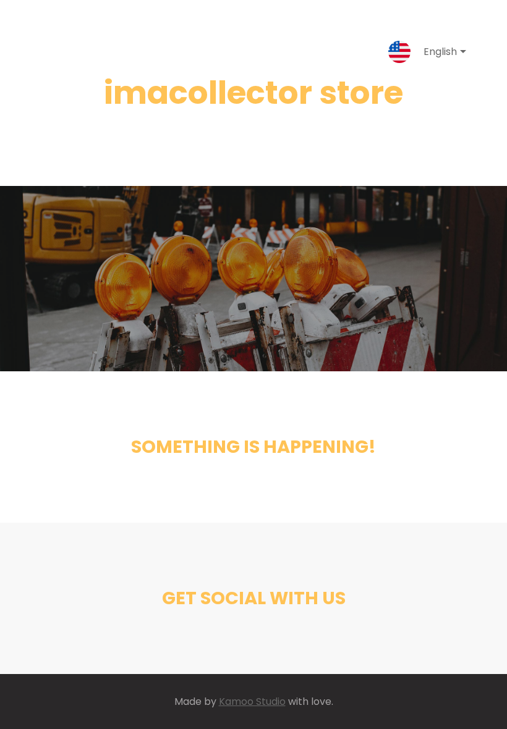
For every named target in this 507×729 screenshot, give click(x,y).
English (440, 51)
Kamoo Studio (252, 701)
